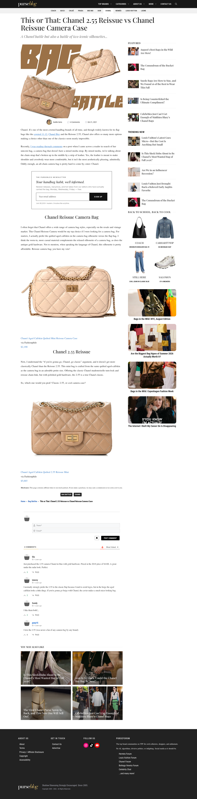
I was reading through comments (46, 146)
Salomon (165, 277)
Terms (22, 748)
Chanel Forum (125, 761)
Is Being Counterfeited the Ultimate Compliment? (154, 100)
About (22, 744)
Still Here (139, 277)
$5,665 (24, 480)
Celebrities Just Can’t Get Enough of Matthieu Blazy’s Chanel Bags (155, 117)
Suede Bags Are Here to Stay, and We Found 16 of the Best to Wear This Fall (158, 84)
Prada (80, 11)
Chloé (71, 11)
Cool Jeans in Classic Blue (139, 281)
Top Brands (103, 4)
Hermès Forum (125, 754)
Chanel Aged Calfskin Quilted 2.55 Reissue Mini (45, 472)
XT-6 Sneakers (165, 281)
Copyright (23, 756)
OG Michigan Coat (164, 247)
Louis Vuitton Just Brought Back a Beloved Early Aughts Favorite (157, 187)
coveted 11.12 (40, 134)
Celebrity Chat (125, 769)
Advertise (56, 748)
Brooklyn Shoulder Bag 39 (139, 247)
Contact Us (166, 4)
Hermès (118, 11)
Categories (121, 4)
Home (23, 501)
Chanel (108, 11)
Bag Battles (66, 494)
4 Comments (75, 122)
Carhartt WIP (165, 243)
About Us (137, 4)
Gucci (62, 11)
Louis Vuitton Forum (127, 757)
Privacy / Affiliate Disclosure (31, 752)
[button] (176, 4)
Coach (53, 11)
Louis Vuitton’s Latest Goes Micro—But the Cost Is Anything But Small (156, 141)
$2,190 (24, 346)
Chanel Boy (54, 134)
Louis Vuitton (131, 11)
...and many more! (126, 773)
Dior (99, 11)
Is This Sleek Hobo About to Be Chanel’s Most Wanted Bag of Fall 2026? (158, 157)
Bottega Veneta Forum (128, 765)
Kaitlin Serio (57, 122)
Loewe (143, 11)
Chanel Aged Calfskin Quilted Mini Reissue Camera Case (49, 338)
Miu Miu (90, 11)
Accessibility (24, 760)
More (151, 4)
